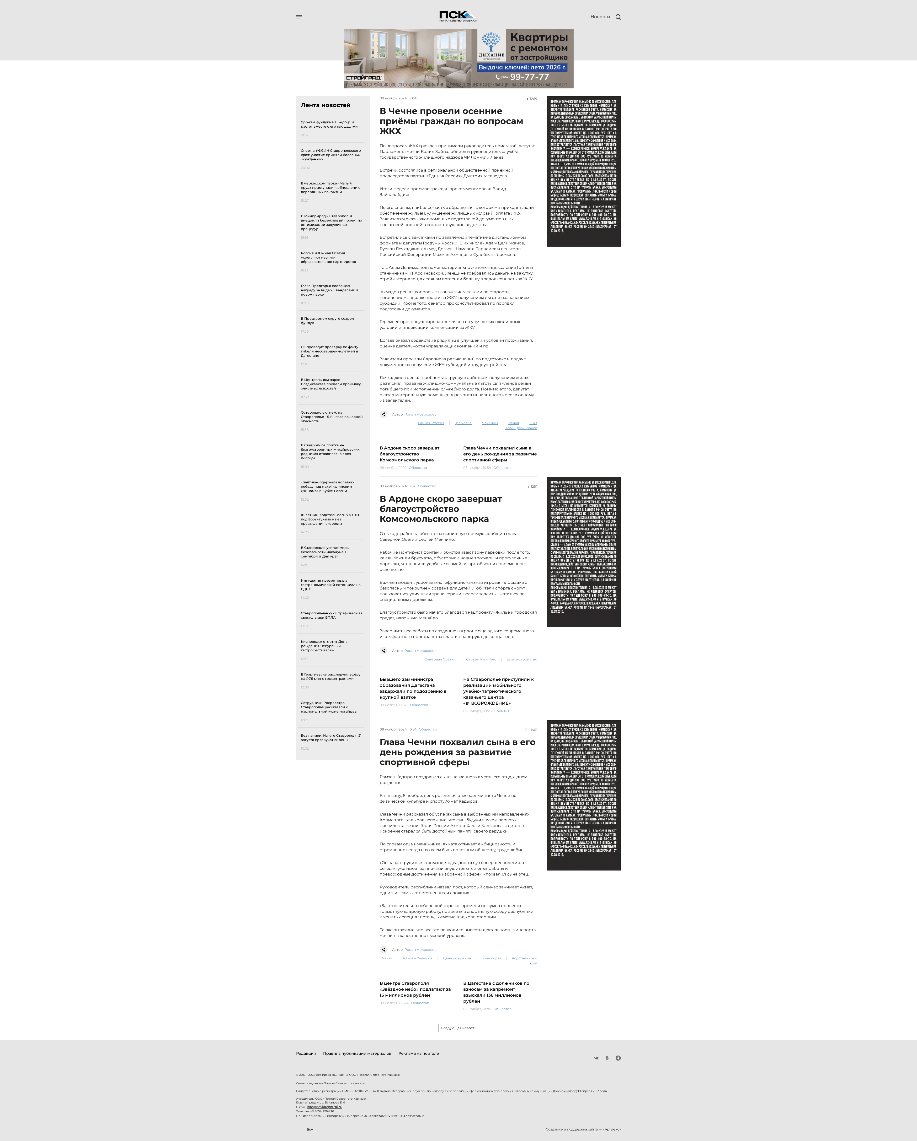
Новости (600, 16)
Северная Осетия (440, 659)
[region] (332, 434)
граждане (463, 423)
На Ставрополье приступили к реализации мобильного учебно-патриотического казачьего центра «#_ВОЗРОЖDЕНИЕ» (498, 691)
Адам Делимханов (521, 428)
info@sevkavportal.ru (324, 1107)
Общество (418, 467)
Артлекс (612, 1129)
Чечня (513, 423)
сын (533, 963)
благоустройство (522, 659)
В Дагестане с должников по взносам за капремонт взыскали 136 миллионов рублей (496, 992)
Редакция (306, 1053)
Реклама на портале (419, 1053)
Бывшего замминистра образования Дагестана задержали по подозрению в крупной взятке (413, 688)
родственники (524, 958)
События (502, 711)
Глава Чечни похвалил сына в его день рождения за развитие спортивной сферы (500, 454)
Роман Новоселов (421, 414)
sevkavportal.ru (392, 1116)
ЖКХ (533, 423)
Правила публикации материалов (357, 1053)
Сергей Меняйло (481, 659)
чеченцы (490, 423)
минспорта (491, 958)
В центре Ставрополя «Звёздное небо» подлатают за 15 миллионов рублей (415, 989)
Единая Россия (431, 423)
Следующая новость (458, 1028)
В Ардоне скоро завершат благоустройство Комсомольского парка (409, 454)
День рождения (457, 958)
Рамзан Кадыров (417, 958)
